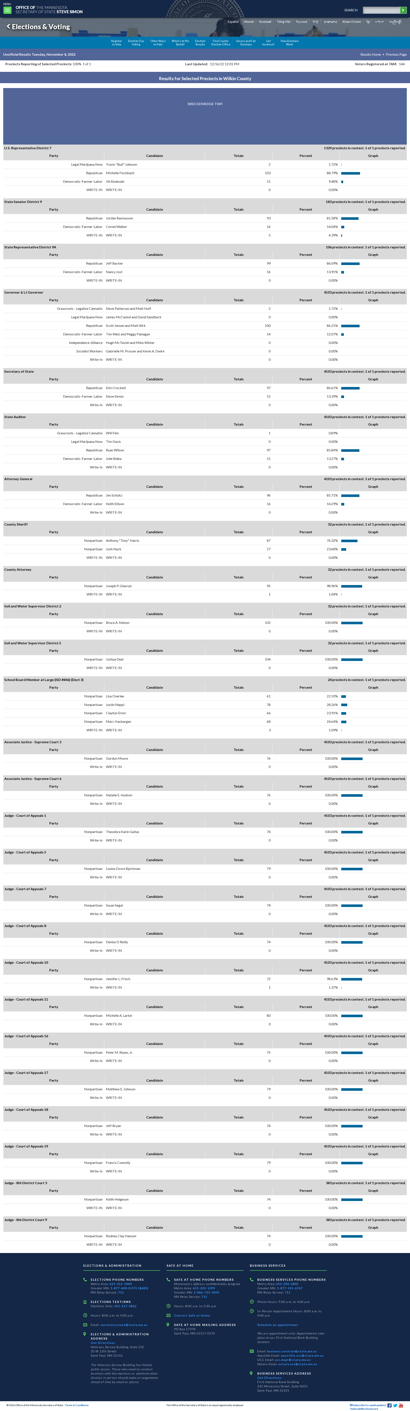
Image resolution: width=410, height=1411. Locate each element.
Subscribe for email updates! (370, 1405)
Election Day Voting (136, 42)
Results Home (370, 54)
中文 (316, 21)
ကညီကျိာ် (395, 21)
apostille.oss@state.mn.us (302, 1355)
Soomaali (265, 21)
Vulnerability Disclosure (364, 1408)
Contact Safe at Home (192, 1315)
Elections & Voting (41, 26)
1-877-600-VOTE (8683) (129, 1288)
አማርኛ (379, 21)
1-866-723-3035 (206, 1292)
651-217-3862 (125, 1306)
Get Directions (103, 1342)
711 (121, 1292)
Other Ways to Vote (158, 42)
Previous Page (396, 54)
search (351, 10)
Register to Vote (116, 42)
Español (233, 21)
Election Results (200, 42)
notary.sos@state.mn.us (297, 1364)
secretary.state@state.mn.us (124, 1325)
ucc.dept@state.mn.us (292, 1360)
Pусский (301, 21)
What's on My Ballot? (180, 42)
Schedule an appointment (277, 1325)
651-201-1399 (204, 1288)
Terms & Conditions (77, 1405)
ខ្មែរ (368, 21)
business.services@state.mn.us (291, 1351)
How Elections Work (290, 42)
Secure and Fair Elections (246, 42)
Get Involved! (268, 42)
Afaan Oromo (351, 21)
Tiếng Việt (284, 21)
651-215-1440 (121, 1284)
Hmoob (249, 21)
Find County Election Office (220, 42)
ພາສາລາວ (330, 21)
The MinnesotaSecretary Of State (49, 9)
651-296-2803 (287, 1284)
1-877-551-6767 (290, 1288)
